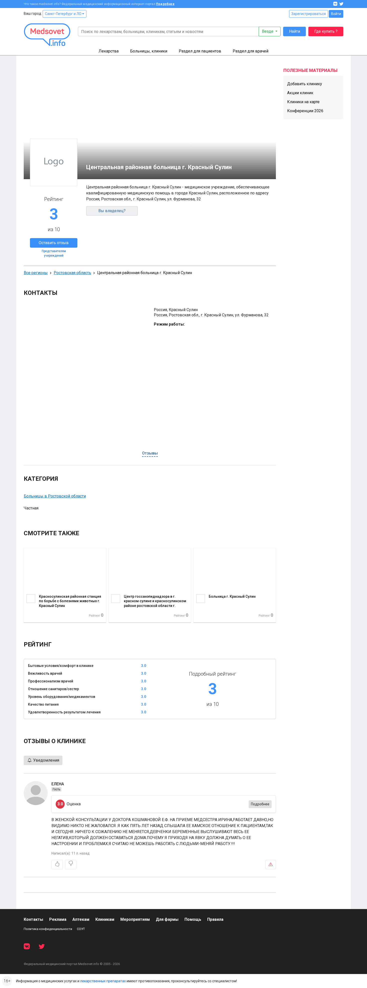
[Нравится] (57, 864)
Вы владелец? (112, 210)
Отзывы (150, 453)
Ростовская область (72, 272)
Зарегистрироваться (308, 14)
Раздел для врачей (250, 51)
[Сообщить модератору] (270, 864)
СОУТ (81, 929)
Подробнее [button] (260, 804)
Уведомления (45, 760)
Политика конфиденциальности (48, 929)
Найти (294, 31)
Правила (215, 919)
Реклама (57, 919)
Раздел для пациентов (200, 51)
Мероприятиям (135, 919)
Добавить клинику (304, 83)
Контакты (33, 919)
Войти (336, 14)
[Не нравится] (70, 864)
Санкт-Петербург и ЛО (63, 14)
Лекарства (109, 51)
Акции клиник (300, 92)
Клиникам (104, 919)
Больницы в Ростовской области (55, 496)
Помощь (192, 919)
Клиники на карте (303, 101)
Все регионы (36, 272)
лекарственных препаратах (103, 981)
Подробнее (165, 4)
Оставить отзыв (54, 242)
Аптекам (80, 919)
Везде (268, 31)
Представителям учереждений (54, 253)
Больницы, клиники (148, 51)
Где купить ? (326, 31)
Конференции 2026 (305, 110)
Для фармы (167, 919)
